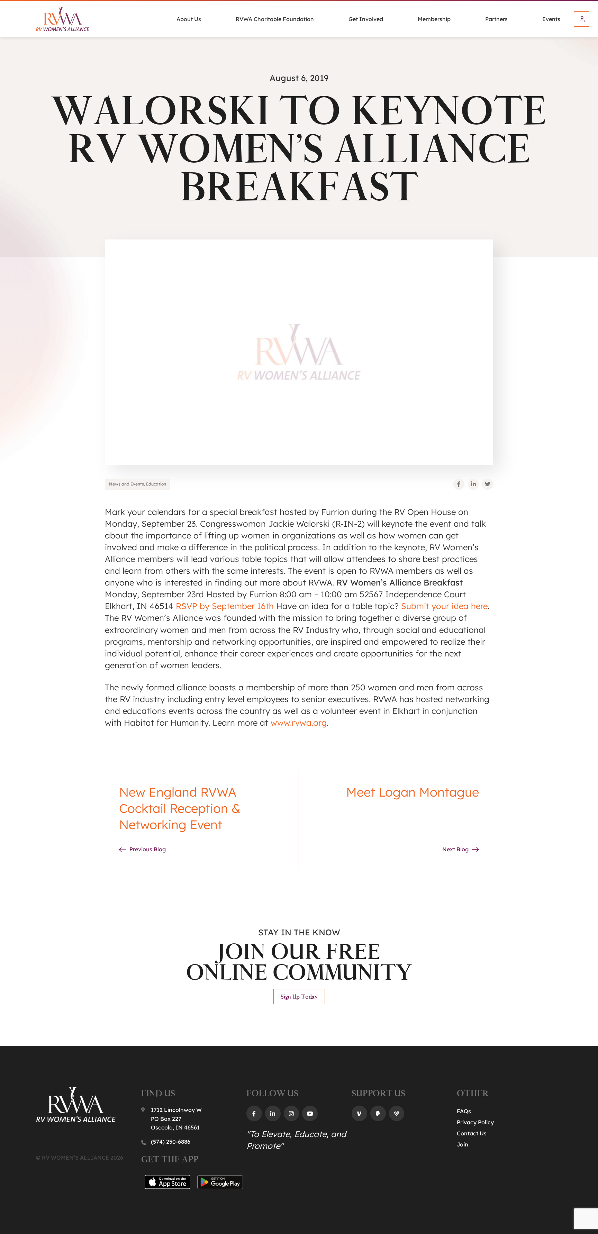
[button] (458, 484)
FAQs (464, 1111)
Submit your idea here (444, 606)
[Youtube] (310, 1113)
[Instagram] (291, 1113)
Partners (496, 19)
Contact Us (472, 1133)
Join (462, 1144)
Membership (434, 19)
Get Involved (365, 19)
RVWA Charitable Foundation (275, 19)
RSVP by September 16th (225, 606)
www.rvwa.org (299, 722)
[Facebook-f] (254, 1113)
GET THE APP (169, 1159)
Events (551, 19)
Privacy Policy (475, 1122)
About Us (188, 19)
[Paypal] (378, 1113)
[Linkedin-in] (273, 1113)
